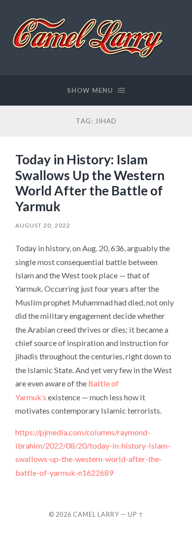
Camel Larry (96, 514)
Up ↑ (136, 514)
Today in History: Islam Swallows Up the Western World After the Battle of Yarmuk (89, 183)
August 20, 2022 (42, 225)
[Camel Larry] (88, 37)
